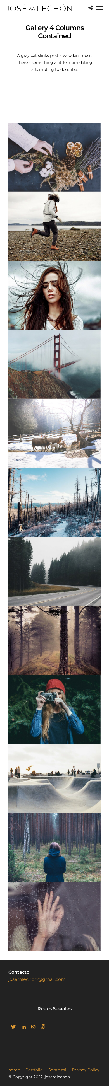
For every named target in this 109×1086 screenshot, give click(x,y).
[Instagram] (33, 1026)
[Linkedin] (24, 1026)
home (14, 1069)
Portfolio (34, 1069)
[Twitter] (13, 1026)
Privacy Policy (85, 1069)
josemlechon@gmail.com (37, 979)
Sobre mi (57, 1069)
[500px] (43, 1026)
